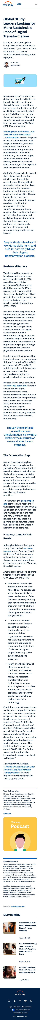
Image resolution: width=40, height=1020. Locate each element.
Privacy (17, 1007)
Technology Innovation (18, 907)
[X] (9, 1000)
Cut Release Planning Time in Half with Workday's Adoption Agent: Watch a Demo (27, 949)
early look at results (16, 385)
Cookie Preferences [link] (21, 1013)
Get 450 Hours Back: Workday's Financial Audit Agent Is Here (27, 970)
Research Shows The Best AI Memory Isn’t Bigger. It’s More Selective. (27, 927)
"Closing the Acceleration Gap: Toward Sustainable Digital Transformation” (18, 134)
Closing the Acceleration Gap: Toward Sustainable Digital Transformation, (18, 769)
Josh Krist (14, 63)
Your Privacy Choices (22, 1010)
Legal (10, 1007)
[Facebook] (20, 1000)
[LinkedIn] (14, 1000)
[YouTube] (25, 1000)
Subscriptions (26, 1007)
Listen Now (7, 814)
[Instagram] (30, 1000)
